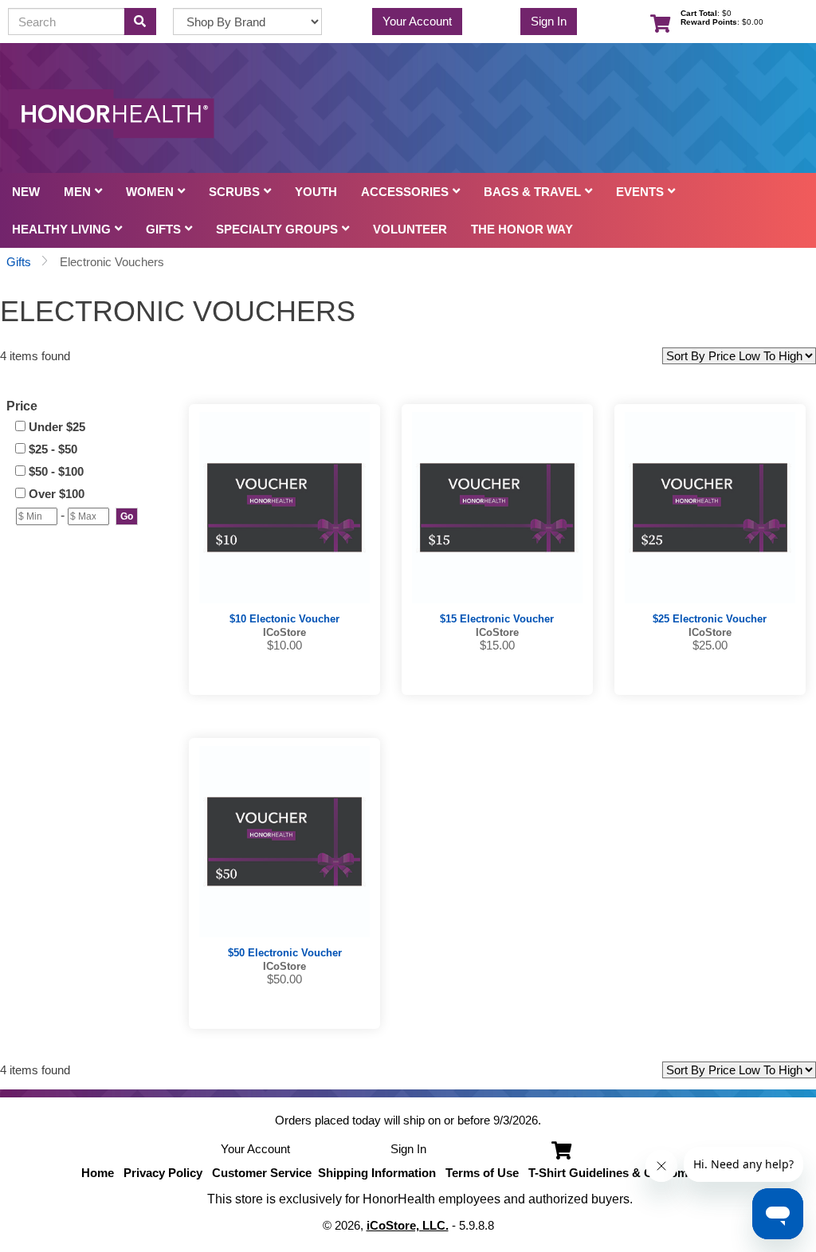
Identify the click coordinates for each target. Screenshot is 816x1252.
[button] (127, 516)
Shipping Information (377, 1172)
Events (640, 191)
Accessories (405, 191)
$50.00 (284, 979)
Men (77, 191)
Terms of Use (482, 1172)
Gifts (163, 229)
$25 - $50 (53, 449)
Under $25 (57, 427)
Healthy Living (61, 229)
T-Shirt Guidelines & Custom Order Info (638, 1172)
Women (150, 191)
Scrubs (234, 191)
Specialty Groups (277, 229)
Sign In (549, 21)
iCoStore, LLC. (408, 1225)
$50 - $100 (56, 471)
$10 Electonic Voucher (284, 619)
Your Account (417, 21)
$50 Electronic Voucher (285, 953)
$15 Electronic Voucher (497, 619)
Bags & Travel (532, 191)
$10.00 (284, 645)
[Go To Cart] (558, 1148)
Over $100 (56, 493)
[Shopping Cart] (657, 21)
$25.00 (710, 645)
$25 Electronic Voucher (710, 619)
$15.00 (497, 645)
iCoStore (284, 632)
